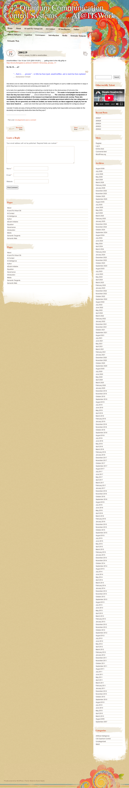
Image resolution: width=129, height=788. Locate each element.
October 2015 (100, 530)
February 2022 (101, 318)
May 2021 (99, 343)
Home (9, 28)
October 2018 (100, 430)
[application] (109, 98)
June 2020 (99, 374)
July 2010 (99, 705)
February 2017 (101, 485)
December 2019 (101, 391)
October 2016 (100, 496)
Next (75, 128)
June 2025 (99, 207)
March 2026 (100, 182)
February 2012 (101, 652)
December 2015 (101, 524)
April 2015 (99, 546)
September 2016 (101, 499)
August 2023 (100, 268)
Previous (19, 128)
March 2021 (100, 349)
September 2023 (101, 266)
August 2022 (100, 302)
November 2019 (101, 393)
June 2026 (99, 174)
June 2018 (99, 441)
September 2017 (101, 466)
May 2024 (99, 243)
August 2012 (100, 635)
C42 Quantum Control (103, 738)
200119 (84, 53)
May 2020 (99, 377)
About (18, 28)
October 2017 (100, 463)
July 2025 (99, 204)
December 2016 (101, 491)
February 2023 (101, 285)
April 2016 (99, 513)
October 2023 (100, 263)
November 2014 (101, 560)
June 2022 (99, 307)
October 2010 (100, 697)
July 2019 (99, 405)
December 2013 (101, 591)
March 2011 (100, 683)
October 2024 (100, 229)
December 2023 (101, 257)
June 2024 (99, 241)
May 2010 (99, 710)
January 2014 (100, 588)
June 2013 (99, 608)
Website (9, 181)
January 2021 (100, 355)
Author (76, 29)
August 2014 (100, 569)
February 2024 (101, 252)
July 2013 (99, 605)
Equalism (28, 34)
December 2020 (101, 357)
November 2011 (101, 660)
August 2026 (100, 168)
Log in (98, 146)
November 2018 (101, 427)
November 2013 (101, 594)
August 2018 (100, 435)
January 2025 (100, 221)
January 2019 (100, 421)
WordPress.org (101, 154)
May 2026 (99, 177)
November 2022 (101, 293)
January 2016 (100, 521)
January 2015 (100, 555)
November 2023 (101, 260)
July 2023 (99, 271)
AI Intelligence (64, 29)
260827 (98, 118)
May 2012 (99, 644)
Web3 (98, 744)
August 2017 (100, 469)
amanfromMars (42, 55)
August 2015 (100, 535)
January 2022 (100, 321)
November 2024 (101, 227)
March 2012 (100, 649)
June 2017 (99, 474)
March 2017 (100, 482)
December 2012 (101, 624)
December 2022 (101, 291)
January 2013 (100, 621)
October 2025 (100, 196)
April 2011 (99, 680)
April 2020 (99, 380)
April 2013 (99, 613)
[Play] (97, 104)
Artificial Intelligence (102, 736)
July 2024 (99, 238)
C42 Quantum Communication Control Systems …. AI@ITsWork (59, 11)
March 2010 (100, 716)
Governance (40, 34)
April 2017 (99, 480)
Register (99, 143)
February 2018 (101, 452)
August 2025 (100, 202)
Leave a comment (30, 120)
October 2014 (100, 563)
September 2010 (101, 699)
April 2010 (99, 713)
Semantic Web (13, 40)
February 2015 (101, 552)
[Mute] (117, 104)
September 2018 (101, 432)
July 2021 (99, 338)
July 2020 (99, 371)
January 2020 (100, 388)
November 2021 (101, 327)
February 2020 (101, 385)
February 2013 (101, 619)
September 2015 (101, 532)
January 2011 (100, 688)
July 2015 (99, 538)
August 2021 (100, 335)
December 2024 (101, 224)
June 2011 (99, 674)
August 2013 (100, 602)
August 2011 (100, 669)
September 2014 (101, 566)
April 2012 (99, 646)
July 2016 (99, 505)
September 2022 (101, 299)
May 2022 (99, 310)
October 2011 (100, 663)
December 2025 (101, 191)
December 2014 (101, 558)
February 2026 (101, 185)
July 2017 (99, 471)
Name (9, 168)
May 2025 (99, 210)
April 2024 (99, 246)
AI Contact (50, 28)
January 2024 (100, 254)
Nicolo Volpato (40, 781)
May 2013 (99, 610)
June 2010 (99, 708)
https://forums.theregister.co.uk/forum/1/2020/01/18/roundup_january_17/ (31, 63)
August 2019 (100, 402)
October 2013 (100, 596)
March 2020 (100, 382)
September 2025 (101, 199)
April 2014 (99, 580)
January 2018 (100, 455)
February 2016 (101, 519)
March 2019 (100, 416)
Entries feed (100, 149)
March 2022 (100, 316)
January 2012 (100, 655)
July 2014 (99, 571)
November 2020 (101, 360)
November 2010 (101, 694)
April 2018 (99, 446)
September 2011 (101, 666)
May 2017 (99, 477)
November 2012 (101, 627)
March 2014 (100, 583)
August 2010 (100, 702)
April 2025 (99, 213)
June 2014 (99, 574)
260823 (98, 126)
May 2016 (99, 510)
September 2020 (101, 366)
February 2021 (101, 352)
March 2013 (100, 616)
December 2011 (101, 658)
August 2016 (100, 502)
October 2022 (100, 296)
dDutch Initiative (14, 34)
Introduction (54, 35)
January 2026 (100, 188)
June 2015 (99, 541)
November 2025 (101, 193)
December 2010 (101, 691)
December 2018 (101, 424)
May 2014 (99, 577)
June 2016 (99, 507)
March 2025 (100, 216)
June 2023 (99, 274)
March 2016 (100, 516)
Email (9, 175)
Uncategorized (19, 120)
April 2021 (99, 346)
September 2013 (101, 599)
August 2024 (100, 235)
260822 (98, 129)
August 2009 (100, 719)
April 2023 (99, 280)
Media (64, 35)
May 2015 (99, 544)
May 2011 (99, 677)
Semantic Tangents (78, 35)
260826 (98, 121)
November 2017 (101, 460)
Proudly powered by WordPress (14, 781)
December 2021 (101, 324)
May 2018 (99, 444)
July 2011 (99, 671)
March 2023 (100, 282)
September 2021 (101, 332)
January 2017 (100, 488)
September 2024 (101, 232)
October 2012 (100, 630)
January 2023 (100, 288)
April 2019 (99, 413)
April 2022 (99, 313)
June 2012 (99, 641)
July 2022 (99, 305)
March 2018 (100, 449)
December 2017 (101, 457)
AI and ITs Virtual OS (33, 28)
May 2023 (99, 277)
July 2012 (99, 638)
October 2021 (100, 330)
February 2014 (101, 585)
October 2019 (100, 396)
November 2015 (101, 527)
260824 (98, 123)
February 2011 (101, 685)
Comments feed (101, 151)
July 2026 (99, 171)
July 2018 (99, 438)
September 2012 (101, 633)
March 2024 (100, 249)
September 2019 (101, 399)
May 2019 (99, 410)
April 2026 (99, 179)
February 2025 (101, 218)
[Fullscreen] (121, 104)
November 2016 (101, 494)
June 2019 (99, 407)
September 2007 (101, 722)
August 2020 (100, 368)
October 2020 (100, 363)
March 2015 (100, 549)
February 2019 (101, 419)
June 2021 (99, 341)
